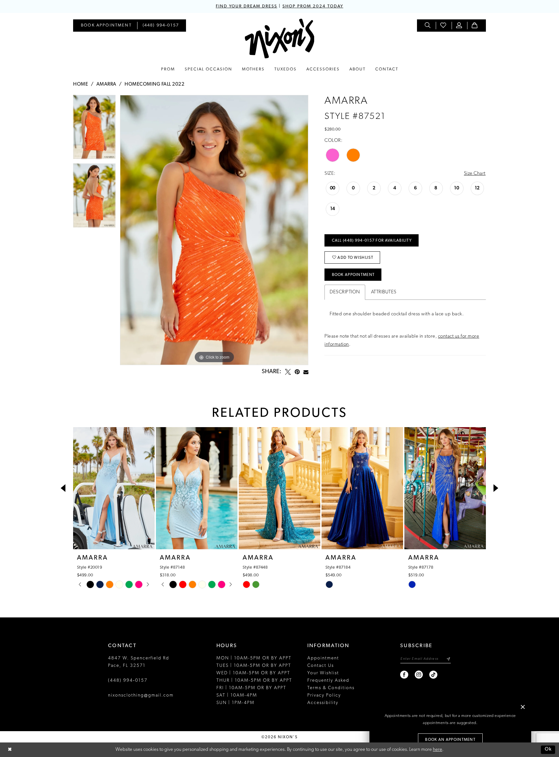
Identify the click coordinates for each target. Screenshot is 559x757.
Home (80, 84)
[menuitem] (106, 25)
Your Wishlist (323, 673)
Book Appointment (353, 275)
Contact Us (320, 665)
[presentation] (114, 488)
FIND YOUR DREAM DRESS (246, 6)
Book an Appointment (450, 740)
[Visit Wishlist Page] (443, 25)
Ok (548, 749)
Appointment (323, 658)
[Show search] (428, 25)
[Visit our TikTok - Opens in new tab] (433, 675)
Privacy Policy (324, 695)
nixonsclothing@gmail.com (141, 695)
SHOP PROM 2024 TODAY (312, 6)
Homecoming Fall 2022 (154, 84)
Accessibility (322, 702)
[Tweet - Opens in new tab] (288, 372)
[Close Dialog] (10, 749)
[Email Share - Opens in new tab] (305, 372)
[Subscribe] (448, 659)
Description (345, 292)
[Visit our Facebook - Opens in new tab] (404, 675)
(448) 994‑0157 (128, 680)
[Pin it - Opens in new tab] (297, 372)
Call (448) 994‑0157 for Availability (372, 241)
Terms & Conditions (331, 688)
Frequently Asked (328, 680)
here (437, 749)
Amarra (106, 84)
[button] (459, 25)
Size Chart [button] (475, 173)
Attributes (384, 292)
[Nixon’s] (279, 38)
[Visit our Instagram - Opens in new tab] (419, 675)
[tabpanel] (94, 129)
